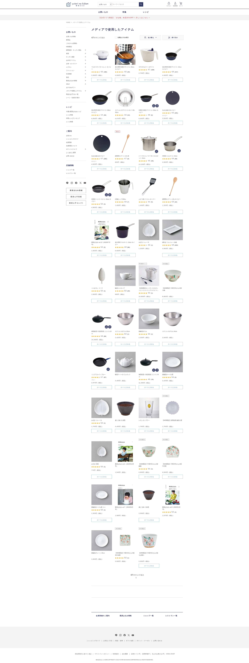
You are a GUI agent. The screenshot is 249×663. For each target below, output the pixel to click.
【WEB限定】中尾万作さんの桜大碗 (172, 289)
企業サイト (135, 654)
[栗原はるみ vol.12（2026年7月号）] (101, 230)
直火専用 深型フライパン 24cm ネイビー (124, 68)
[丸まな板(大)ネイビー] (101, 143)
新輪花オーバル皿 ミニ (98, 507)
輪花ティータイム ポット (122, 374)
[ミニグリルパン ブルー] (101, 362)
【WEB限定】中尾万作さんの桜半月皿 (172, 465)
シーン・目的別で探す (73, 97)
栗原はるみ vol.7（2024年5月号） (124, 508)
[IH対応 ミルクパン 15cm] (172, 143)
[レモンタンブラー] (149, 408)
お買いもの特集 (71, 36)
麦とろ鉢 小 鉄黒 (144, 507)
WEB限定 (69, 46)
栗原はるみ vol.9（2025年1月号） (171, 508)
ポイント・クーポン (143, 640)
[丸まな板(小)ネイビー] (172, 97)
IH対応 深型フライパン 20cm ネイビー (148, 111)
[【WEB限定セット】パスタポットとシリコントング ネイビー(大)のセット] (149, 275)
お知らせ (69, 135)
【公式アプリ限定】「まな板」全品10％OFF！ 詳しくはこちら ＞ (124, 17)
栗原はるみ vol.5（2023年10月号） (124, 465)
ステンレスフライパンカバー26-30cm (125, 111)
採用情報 (145, 654)
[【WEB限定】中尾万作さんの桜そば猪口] (149, 540)
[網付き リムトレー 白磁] (172, 230)
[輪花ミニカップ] (125, 275)
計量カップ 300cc (120, 199)
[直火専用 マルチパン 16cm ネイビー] (125, 230)
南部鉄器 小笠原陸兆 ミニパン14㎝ (149, 375)
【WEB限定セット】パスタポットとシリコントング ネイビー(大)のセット (149, 289)
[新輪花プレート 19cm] (101, 540)
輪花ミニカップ (120, 288)
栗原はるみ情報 (126, 616)
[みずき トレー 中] (149, 230)
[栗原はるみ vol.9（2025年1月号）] (172, 494)
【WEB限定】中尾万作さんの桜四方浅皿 (124, 554)
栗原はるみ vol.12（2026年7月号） (100, 243)
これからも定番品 (71, 43)
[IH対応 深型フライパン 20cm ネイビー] (149, 97)
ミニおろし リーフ (97, 288)
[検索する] (141, 4)
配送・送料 (119, 640)
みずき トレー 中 (144, 242)
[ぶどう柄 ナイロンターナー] (149, 186)
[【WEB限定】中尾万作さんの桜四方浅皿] (125, 540)
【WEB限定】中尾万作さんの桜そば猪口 (148, 554)
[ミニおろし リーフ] (101, 275)
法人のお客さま (157, 654)
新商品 (68, 40)
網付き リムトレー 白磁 (169, 242)
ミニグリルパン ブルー (98, 374)
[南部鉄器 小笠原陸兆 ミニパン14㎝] (149, 362)
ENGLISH (169, 654)
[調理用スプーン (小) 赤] (125, 143)
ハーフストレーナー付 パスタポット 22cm (148, 157)
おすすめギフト (71, 87)
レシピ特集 (69, 115)
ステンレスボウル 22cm (122, 331)
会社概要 (125, 654)
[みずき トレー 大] (101, 408)
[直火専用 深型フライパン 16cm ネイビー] (172, 54)
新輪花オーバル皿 (167, 374)
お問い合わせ (70, 156)
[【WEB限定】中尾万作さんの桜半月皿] (172, 451)
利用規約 (116, 654)
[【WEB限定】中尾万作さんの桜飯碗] (149, 451)
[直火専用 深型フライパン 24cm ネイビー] (125, 54)
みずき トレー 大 (96, 420)
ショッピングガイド (72, 139)
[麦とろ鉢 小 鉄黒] (149, 494)
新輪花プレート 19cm (98, 553)
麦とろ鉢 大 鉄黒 (120, 420)
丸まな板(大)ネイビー (98, 156)
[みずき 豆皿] (101, 451)
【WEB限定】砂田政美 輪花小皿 (172, 420)
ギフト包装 (130, 640)
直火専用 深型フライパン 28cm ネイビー (101, 111)
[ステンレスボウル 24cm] (172, 319)
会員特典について (71, 146)
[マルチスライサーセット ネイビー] (101, 54)
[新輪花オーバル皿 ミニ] (101, 494)
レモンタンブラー (144, 420)
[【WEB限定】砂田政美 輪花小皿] (172, 408)
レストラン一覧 (71, 173)
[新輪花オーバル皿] (172, 362)
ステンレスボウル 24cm (169, 331)
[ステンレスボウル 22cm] (125, 319)
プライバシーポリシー (102, 654)
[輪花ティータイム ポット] (125, 362)
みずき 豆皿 (95, 464)
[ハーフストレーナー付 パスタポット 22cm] (149, 143)
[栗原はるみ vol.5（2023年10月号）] (125, 451)
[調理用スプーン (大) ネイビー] (172, 186)
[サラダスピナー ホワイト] (149, 54)
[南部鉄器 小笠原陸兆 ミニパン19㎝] (101, 319)
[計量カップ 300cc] (125, 186)
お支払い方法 (107, 640)
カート (181, 6)
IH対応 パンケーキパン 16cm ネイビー (101, 200)
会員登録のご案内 (103, 616)
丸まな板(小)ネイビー (169, 110)
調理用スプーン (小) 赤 (122, 156)
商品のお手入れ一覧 (72, 94)
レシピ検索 (69, 121)
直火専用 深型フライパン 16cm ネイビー (171, 68)
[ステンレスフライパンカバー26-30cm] (125, 97)
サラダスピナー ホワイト (146, 67)
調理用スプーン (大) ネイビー (171, 199)
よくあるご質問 (71, 152)
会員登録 (175, 6)
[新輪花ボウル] (149, 319)
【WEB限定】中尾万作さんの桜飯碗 (148, 465)
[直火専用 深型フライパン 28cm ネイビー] (101, 97)
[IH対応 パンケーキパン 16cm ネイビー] (101, 186)
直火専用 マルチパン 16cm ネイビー (125, 243)
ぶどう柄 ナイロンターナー (147, 199)
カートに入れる (102, 80)
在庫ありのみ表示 (123, 37)
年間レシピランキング (73, 118)
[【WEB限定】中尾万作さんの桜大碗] (172, 275)
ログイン (169, 6)
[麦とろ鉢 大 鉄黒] (125, 408)
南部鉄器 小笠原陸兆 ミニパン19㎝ (101, 332)
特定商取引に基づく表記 (83, 654)
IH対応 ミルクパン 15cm (169, 156)
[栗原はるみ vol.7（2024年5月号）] (125, 494)
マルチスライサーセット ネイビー (101, 68)
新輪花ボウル (143, 331)
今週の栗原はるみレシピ (73, 111)
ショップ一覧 (70, 170)
